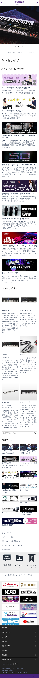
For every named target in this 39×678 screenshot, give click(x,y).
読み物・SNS (6, 646)
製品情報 (4, 627)
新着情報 (4, 641)
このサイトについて (17, 668)
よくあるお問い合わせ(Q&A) (12, 545)
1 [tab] (16, 46)
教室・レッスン (7, 632)
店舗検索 (4, 655)
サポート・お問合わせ (10, 537)
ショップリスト (7, 533)
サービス (4, 637)
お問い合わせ (6, 668)
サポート (4, 650)
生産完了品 (6, 549)
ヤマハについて (7, 660)
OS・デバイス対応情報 (10, 541)
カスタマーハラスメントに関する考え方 (14, 672)
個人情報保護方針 (7, 670)
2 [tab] (19, 46)
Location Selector (7, 664)
